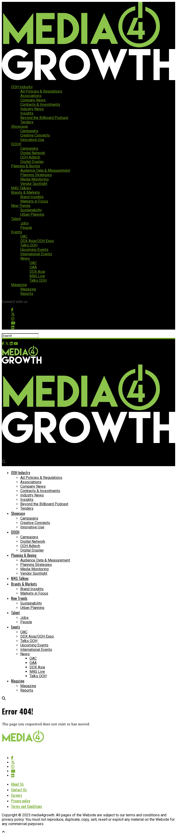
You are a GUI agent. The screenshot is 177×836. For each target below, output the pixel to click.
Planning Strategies (36, 175)
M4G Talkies (21, 188)
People (26, 227)
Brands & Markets (25, 192)
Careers (16, 795)
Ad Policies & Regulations (41, 91)
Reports (26, 293)
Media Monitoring (34, 179)
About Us (17, 784)
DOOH (16, 144)
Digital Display (32, 161)
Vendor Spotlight (33, 183)
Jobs (24, 223)
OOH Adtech (30, 157)
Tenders (26, 122)
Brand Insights (32, 197)
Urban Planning (32, 214)
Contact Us (19, 789)
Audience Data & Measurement (45, 170)
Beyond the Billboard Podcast (44, 117)
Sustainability (31, 210)
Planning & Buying (25, 166)
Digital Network (32, 153)
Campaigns (29, 131)
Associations (30, 96)
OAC (23, 236)
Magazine (19, 285)
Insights (26, 113)
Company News (33, 100)
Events (16, 232)
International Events (36, 254)
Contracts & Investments (40, 104)
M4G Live (37, 276)
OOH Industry (22, 87)
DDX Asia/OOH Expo (37, 241)
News (25, 258)
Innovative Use (32, 139)
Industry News (32, 109)
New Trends (20, 205)
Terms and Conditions (26, 806)
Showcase (19, 126)
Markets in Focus (34, 201)
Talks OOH (28, 245)
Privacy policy (20, 801)
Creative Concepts (35, 135)
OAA (33, 267)
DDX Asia (37, 271)
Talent (16, 219)
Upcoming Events (34, 249)
